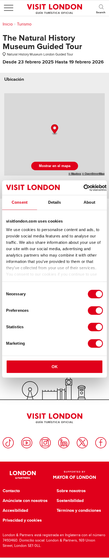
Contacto (11, 490)
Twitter (82, 442)
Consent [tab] (20, 202)
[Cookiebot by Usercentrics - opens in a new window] (83, 187)
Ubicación (14, 79)
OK (55, 366)
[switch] (95, 310)
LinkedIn (63, 442)
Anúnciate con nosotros (25, 500)
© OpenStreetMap (93, 174)
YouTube (26, 442)
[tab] (14, 79)
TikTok (8, 442)
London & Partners (23, 475)
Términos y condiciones (79, 510)
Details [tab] (54, 202)
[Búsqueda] (101, 8)
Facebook (100, 442)
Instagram (45, 442)
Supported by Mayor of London (74, 475)
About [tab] (89, 202)
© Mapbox (75, 174)
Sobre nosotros (71, 490)
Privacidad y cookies (22, 520)
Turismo (24, 24)
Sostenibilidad (70, 500)
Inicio (8, 24)
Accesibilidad (15, 510)
